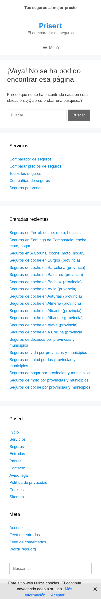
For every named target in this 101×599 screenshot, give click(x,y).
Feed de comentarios (27, 542)
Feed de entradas (24, 535)
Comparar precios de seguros (35, 166)
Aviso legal (19, 475)
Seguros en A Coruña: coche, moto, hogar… (48, 253)
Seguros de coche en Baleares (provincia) (46, 274)
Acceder (16, 527)
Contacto (17, 468)
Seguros (16, 446)
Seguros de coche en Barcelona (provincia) (47, 267)
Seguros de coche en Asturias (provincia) (45, 296)
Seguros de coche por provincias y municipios (49, 387)
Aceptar (58, 595)
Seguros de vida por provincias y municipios (48, 352)
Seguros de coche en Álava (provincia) (43, 325)
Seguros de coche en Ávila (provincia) (42, 289)
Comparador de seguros (30, 159)
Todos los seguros (25, 173)
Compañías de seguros (29, 180)
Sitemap (16, 497)
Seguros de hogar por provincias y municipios (49, 373)
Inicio (14, 432)
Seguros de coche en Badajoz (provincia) (45, 282)
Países (15, 461)
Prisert (50, 25)
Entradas (17, 453)
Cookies (16, 490)
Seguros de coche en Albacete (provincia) (46, 318)
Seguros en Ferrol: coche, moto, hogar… (45, 232)
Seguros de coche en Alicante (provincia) (45, 310)
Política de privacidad (28, 482)
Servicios (17, 439)
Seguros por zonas (26, 188)
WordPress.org (22, 549)
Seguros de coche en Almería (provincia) (45, 303)
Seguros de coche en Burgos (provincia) (44, 260)
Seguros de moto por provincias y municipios (49, 380)
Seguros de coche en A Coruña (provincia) (46, 332)
